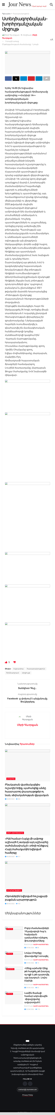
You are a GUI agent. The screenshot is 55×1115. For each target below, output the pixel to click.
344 (18, 799)
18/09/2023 (10, 856)
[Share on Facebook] (8, 78)
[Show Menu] (3, 4)
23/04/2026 (30, 1009)
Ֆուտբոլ (10, 969)
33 (38, 987)
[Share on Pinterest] (31, 78)
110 (38, 1009)
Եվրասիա (19, 669)
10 (38, 963)
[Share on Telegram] (23, 78)
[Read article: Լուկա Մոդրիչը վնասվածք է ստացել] (14, 957)
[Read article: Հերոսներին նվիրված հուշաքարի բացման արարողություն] (27, 877)
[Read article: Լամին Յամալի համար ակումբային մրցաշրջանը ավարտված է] (14, 997)
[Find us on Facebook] (25, 1084)
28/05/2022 (10, 903)
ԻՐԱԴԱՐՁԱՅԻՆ (14, 890)
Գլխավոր (6, 14)
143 (18, 903)
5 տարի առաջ (12, 41)
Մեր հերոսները (15, 833)
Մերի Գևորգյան (27, 724)
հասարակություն (21, 14)
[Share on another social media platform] (46, 78)
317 (18, 856)
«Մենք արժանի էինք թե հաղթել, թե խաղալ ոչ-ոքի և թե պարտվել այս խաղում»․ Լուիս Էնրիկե (37, 974)
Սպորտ (9, 929)
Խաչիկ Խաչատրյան (41, 944)
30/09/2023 (10, 799)
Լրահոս (11, 779)
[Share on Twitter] (16, 78)
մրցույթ (26, 673)
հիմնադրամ (12, 673)
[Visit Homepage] (27, 4)
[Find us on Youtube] (30, 1084)
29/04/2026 (30, 947)
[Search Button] (51, 4)
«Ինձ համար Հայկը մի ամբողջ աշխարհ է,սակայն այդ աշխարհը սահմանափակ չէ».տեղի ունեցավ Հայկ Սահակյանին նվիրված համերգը (26, 845)
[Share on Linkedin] (39, 78)
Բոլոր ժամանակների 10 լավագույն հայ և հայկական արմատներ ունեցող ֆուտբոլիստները (36, 934)
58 (38, 947)
